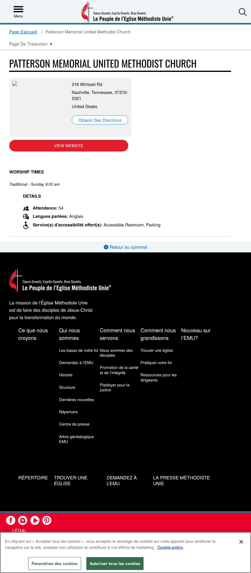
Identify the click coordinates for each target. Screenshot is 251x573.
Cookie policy (170, 547)
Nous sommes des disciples (116, 352)
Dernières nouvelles (76, 399)
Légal (19, 530)
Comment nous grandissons (158, 333)
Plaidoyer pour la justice (114, 387)
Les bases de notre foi (78, 350)
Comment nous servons (117, 333)
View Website (68, 145)
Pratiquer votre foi (156, 362)
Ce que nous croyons (33, 333)
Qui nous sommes (69, 333)
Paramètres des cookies (55, 563)
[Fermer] (241, 542)
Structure (67, 387)
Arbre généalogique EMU (76, 438)
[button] (243, 12)
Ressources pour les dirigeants (158, 377)
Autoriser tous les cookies (115, 563)
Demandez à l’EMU (76, 362)
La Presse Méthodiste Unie (181, 481)
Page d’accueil (23, 31)
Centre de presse (74, 424)
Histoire (66, 375)
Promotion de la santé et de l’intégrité (119, 369)
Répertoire (68, 412)
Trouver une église (156, 350)
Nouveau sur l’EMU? (196, 333)
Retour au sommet (127, 247)
